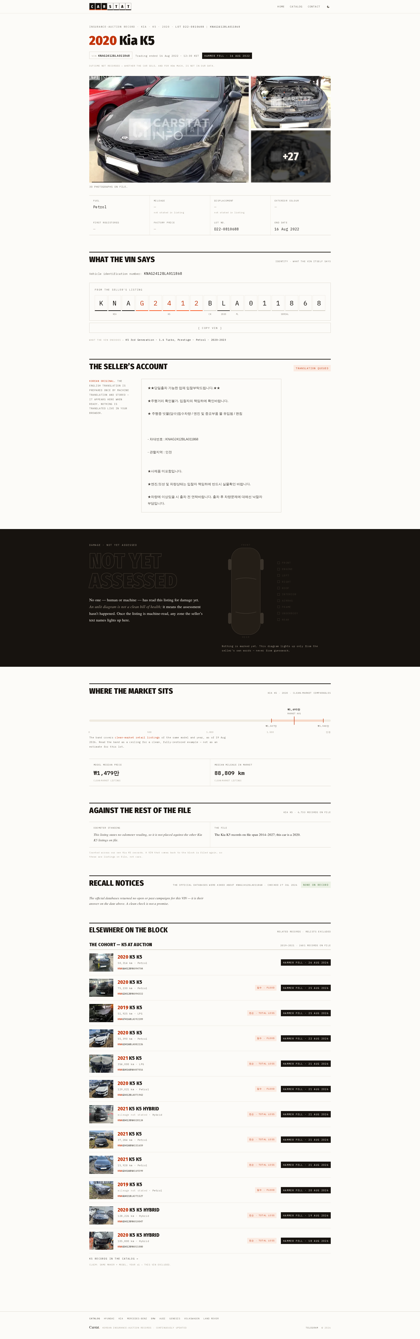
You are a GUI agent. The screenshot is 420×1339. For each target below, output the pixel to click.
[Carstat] (110, 6)
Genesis (175, 1318)
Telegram (312, 1327)
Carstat (94, 1327)
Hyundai (109, 1318)
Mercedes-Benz (137, 1318)
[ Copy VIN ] (210, 328)
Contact (314, 6)
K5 (154, 26)
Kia (144, 26)
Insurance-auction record (112, 26)
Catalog (296, 6)
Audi (162, 1318)
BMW (153, 1318)
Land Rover (211, 1318)
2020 (166, 26)
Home (281, 6)
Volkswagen (192, 1318)
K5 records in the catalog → (113, 1258)
